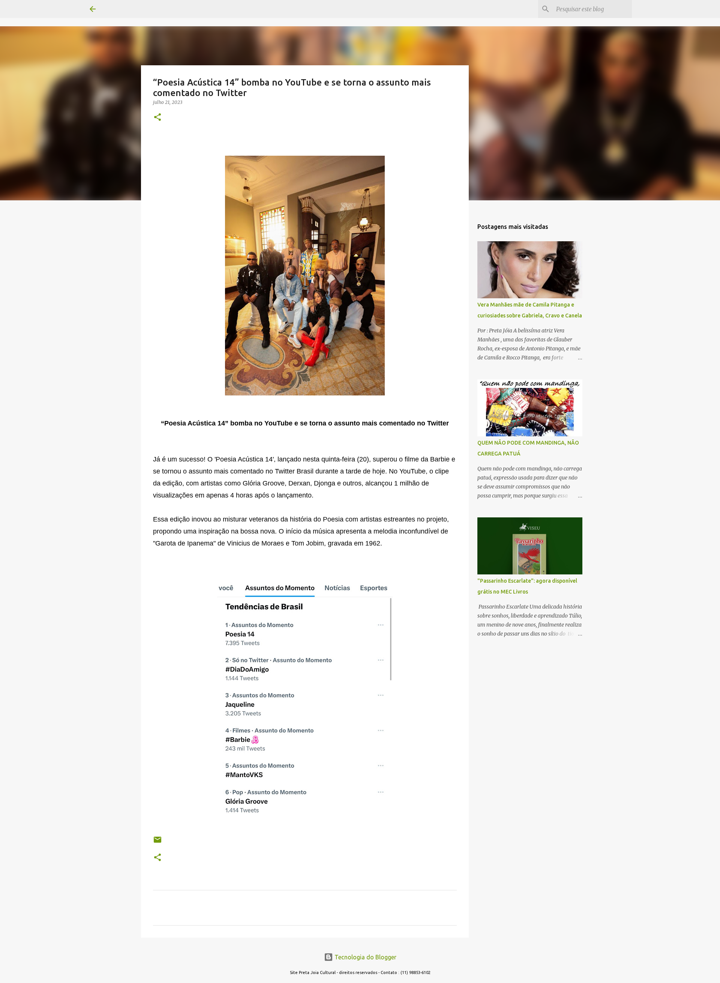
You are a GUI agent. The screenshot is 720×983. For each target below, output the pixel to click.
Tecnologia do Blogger (364, 957)
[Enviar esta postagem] (157, 842)
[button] (157, 118)
